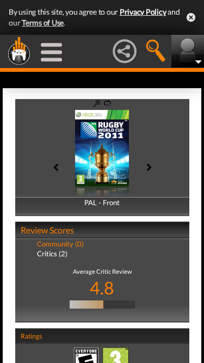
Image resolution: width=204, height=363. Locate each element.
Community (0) (60, 243)
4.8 (102, 287)
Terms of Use (43, 22)
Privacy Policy (143, 11)
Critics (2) (52, 253)
